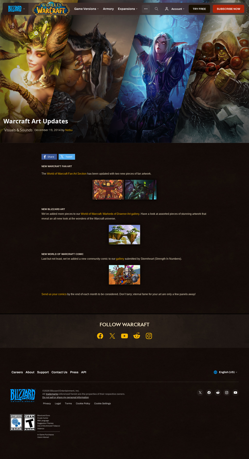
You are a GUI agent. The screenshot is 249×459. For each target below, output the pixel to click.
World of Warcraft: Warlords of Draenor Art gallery (110, 213)
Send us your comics (54, 294)
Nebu (68, 130)
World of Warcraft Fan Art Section (67, 173)
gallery (120, 258)
